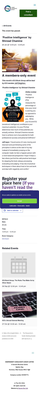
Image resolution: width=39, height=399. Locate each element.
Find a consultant (28, 13)
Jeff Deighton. (20, 83)
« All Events (6, 25)
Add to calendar (13, 210)
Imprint (28, 205)
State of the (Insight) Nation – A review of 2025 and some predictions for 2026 (11, 336)
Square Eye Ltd (23, 388)
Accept (19, 201)
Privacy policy (21, 205)
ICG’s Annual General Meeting (13, 320)
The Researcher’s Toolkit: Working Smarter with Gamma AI (28, 336)
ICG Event (5, 239)
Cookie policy (12, 205)
